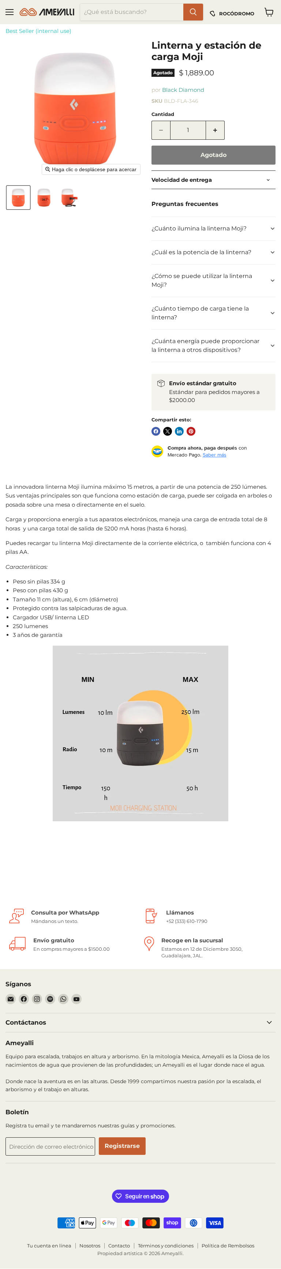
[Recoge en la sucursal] (208, 947)
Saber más (214, 454)
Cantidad (162, 114)
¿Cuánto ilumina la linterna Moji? (199, 228)
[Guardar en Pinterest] (191, 431)
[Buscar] (193, 12)
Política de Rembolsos (228, 1246)
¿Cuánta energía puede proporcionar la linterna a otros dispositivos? (205, 345)
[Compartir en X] (167, 431)
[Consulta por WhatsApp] (73, 916)
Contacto (119, 1246)
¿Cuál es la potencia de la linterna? (201, 252)
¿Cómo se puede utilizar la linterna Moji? (201, 280)
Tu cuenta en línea (49, 1246)
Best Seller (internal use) (38, 30)
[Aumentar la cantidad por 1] (215, 130)
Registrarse (122, 1145)
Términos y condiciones (166, 1246)
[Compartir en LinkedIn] (179, 431)
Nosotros (89, 1246)
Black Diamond (183, 89)
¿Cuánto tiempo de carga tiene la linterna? (200, 313)
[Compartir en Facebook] (155, 431)
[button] (18, 197)
